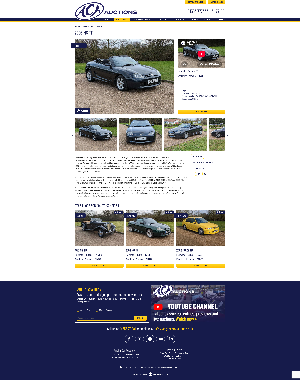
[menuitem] (96, 134)
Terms (134, 367)
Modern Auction (105, 310)
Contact (220, 19)
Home (107, 19)
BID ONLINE (201, 112)
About (194, 19)
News (207, 19)
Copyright (127, 367)
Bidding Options (205, 163)
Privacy (142, 367)
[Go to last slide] (72, 134)
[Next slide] (170, 76)
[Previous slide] (77, 76)
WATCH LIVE (217, 2)
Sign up (140, 318)
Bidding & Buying (143, 19)
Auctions (123, 19)
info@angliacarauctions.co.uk (173, 328)
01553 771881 (128, 328)
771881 (220, 11)
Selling (163, 19)
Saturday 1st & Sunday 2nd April (89, 26)
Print (199, 157)
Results (179, 19)
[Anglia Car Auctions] (110, 11)
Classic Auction (86, 310)
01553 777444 (198, 11)
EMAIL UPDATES (196, 2)
